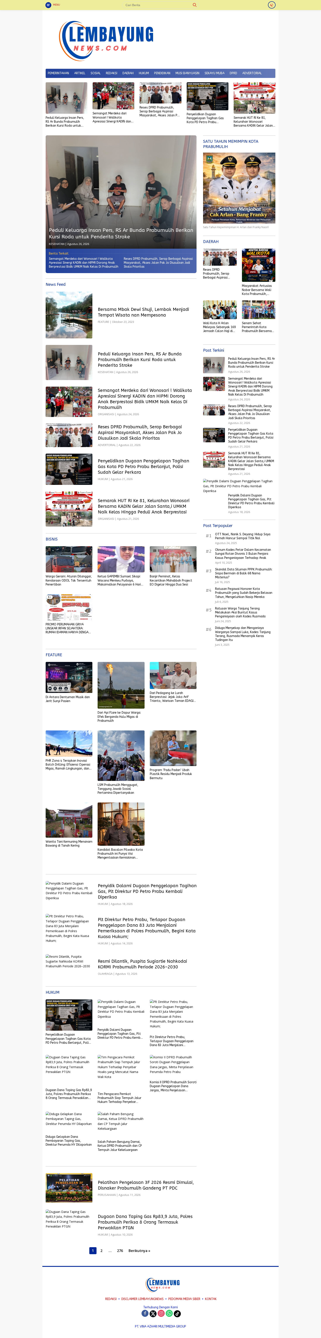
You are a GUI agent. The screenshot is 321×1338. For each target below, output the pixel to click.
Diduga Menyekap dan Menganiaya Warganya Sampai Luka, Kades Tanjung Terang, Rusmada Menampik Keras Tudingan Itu (243, 634)
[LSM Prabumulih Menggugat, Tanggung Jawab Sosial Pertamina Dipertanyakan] (121, 755)
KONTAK (211, 1299)
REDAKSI (111, 73)
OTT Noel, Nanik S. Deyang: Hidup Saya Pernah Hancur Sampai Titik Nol (242, 536)
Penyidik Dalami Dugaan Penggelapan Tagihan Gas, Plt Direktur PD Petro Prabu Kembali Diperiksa (147, 891)
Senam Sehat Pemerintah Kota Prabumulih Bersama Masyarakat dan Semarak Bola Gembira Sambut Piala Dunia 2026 (258, 327)
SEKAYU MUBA (214, 73)
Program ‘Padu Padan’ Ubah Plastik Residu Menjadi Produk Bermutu (171, 774)
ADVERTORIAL (252, 73)
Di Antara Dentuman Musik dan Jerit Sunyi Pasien (68, 699)
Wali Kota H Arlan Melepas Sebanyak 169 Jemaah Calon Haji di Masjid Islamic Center (219, 327)
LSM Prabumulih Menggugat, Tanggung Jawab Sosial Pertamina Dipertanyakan (118, 789)
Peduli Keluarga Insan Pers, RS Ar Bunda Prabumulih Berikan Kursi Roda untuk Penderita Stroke (65, 122)
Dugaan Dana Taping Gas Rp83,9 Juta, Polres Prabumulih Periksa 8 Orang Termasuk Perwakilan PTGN (69, 1094)
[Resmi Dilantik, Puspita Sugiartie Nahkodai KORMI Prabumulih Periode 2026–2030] (69, 967)
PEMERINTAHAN (58, 73)
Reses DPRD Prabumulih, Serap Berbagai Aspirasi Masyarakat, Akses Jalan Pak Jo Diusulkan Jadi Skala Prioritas (160, 112)
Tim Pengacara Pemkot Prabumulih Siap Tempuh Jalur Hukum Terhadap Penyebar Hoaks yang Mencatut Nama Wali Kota (119, 1098)
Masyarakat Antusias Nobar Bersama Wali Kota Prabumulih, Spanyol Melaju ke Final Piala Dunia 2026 (257, 290)
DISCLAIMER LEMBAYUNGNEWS (142, 1299)
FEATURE (103, 322)
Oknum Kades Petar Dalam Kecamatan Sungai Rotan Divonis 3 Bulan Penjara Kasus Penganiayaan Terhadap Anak (243, 554)
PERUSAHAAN (107, 1195)
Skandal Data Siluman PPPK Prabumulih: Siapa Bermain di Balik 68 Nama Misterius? (243, 573)
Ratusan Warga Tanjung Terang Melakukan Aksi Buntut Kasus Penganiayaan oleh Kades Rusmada (240, 612)
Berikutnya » (139, 1250)
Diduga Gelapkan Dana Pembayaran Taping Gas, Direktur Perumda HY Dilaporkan (69, 1141)
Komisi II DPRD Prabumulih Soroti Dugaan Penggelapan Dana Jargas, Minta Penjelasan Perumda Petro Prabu (173, 1086)
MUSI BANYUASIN (187, 73)
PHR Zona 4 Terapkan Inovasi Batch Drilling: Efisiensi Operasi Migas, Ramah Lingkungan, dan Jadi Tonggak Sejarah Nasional (68, 765)
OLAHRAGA (105, 974)
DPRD (233, 73)
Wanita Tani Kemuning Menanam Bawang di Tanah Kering (69, 843)
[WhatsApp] (169, 1314)
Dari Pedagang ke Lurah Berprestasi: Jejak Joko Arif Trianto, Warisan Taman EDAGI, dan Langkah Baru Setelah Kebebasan (172, 697)
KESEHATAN (56, 244)
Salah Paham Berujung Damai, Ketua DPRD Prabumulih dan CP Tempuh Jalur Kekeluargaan (120, 1146)
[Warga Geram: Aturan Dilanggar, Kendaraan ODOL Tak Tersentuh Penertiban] (69, 559)
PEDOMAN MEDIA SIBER (184, 1299)
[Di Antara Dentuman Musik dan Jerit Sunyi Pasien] (69, 677)
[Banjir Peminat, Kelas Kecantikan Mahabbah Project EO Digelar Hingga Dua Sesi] (173, 559)
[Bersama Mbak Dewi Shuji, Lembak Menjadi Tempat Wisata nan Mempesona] (69, 315)
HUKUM (144, 73)
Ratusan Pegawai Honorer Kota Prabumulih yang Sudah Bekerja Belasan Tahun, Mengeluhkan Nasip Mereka (243, 593)
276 (120, 1250)
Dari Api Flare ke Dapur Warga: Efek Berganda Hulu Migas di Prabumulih (119, 716)
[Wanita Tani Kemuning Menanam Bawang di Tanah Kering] (69, 820)
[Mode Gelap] (272, 5)
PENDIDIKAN (162, 73)
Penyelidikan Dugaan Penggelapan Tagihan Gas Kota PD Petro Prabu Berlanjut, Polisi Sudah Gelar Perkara (207, 118)
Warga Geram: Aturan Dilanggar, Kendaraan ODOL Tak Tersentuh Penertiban (69, 580)
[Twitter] (153, 1313)
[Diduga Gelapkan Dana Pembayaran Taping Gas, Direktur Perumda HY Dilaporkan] (69, 1122)
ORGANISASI (106, 414)
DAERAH (128, 73)
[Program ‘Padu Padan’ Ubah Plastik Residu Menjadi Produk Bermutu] (173, 748)
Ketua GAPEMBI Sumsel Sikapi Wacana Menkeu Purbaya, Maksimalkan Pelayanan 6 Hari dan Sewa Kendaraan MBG (119, 581)
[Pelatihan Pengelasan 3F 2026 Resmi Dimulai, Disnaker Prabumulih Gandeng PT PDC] (69, 1188)
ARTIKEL (79, 73)
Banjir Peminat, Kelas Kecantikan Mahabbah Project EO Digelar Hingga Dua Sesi (171, 580)
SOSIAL (96, 73)
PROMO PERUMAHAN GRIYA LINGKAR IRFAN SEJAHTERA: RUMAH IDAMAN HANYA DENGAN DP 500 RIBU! (68, 629)
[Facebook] (145, 1314)
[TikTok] (177, 1313)
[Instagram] (161, 1314)
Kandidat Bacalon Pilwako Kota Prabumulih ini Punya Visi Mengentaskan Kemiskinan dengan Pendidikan (120, 854)
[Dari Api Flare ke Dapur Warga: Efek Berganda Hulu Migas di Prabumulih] (121, 685)
